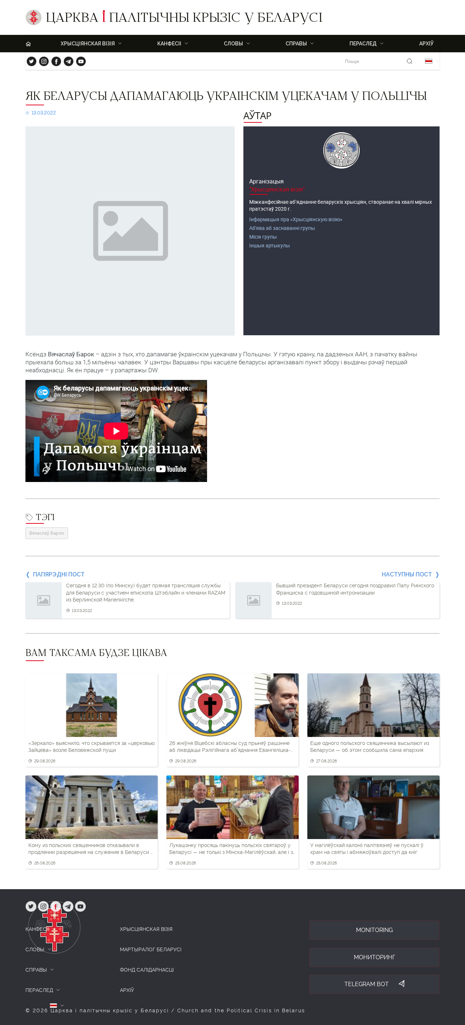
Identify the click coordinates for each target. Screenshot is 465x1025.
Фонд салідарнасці (147, 970)
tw (30, 59)
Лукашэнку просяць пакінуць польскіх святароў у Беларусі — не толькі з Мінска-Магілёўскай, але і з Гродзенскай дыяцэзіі (231, 849)
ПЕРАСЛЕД (39, 990)
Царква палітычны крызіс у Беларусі (184, 19)
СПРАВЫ (36, 970)
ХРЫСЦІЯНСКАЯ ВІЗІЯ (146, 929)
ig (41, 59)
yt (78, 59)
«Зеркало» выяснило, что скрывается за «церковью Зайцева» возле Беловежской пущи (91, 746)
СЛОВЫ (34, 949)
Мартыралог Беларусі (150, 949)
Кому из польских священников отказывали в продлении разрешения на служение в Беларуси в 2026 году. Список (90, 849)
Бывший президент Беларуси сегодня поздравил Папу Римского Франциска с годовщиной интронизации (355, 589)
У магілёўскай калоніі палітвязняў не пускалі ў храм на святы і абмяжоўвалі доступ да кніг (367, 848)
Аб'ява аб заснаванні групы (282, 227)
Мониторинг (374, 957)
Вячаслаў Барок (46, 533)
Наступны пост (407, 574)
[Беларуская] (428, 61)
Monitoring (374, 930)
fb (54, 59)
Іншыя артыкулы (269, 245)
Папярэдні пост (59, 574)
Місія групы (263, 236)
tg (66, 59)
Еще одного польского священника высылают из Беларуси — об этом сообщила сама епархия (369, 746)
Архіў (426, 43)
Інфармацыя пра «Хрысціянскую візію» (296, 219)
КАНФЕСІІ (37, 929)
